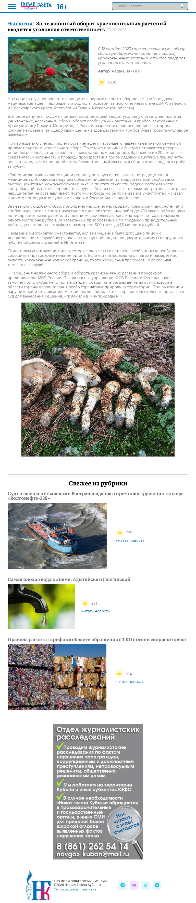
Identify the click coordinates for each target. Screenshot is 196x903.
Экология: (21, 23)
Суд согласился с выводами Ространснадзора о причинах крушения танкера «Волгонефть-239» (96, 495)
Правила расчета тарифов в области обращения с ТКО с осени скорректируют (97, 639)
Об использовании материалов (75, 889)
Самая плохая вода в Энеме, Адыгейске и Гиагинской (69, 579)
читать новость (130, 540)
